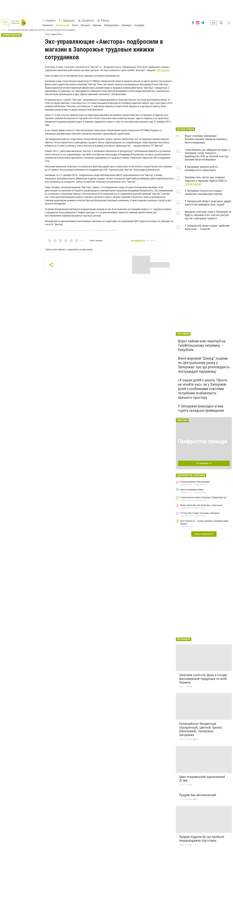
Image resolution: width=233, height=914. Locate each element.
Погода (75, 25)
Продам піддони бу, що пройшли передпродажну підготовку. (201, 838)
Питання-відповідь (111, 25)
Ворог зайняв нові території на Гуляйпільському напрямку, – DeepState (201, 345)
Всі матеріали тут (204, 463)
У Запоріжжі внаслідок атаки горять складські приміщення (201, 408)
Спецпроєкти (47, 25)
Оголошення (139, 25)
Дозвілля (88, 20)
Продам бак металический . (198, 795)
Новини (51, 20)
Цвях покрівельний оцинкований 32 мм (202, 778)
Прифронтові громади (202, 441)
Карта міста (85, 25)
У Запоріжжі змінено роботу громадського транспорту (201, 168)
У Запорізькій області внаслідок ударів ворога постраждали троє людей (208, 203)
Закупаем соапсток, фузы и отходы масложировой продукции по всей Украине (203, 678)
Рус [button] (213, 22)
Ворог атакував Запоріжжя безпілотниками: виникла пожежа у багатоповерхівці (206, 139)
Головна (4, 30)
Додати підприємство (203, 534)
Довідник (69, 20)
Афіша (105, 20)
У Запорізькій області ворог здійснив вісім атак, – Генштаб (207, 227)
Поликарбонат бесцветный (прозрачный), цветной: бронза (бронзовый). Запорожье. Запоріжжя (200, 729)
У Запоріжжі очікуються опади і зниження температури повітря (203, 192)
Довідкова (97, 25)
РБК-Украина (162, 70)
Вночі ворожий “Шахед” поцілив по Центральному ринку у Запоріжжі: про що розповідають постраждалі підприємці (204, 365)
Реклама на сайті (62, 25)
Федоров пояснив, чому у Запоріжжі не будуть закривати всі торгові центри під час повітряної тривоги (208, 215)
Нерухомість (127, 25)
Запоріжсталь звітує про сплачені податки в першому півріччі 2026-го (206, 179)
